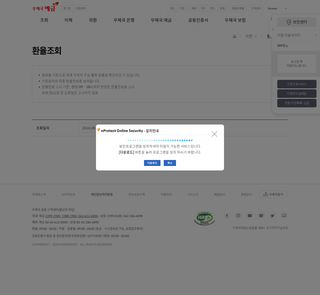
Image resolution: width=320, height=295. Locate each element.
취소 (170, 162)
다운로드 (152, 162)
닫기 (214, 134)
